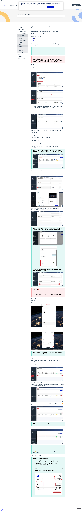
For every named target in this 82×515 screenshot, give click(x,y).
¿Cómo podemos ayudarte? (24, 14)
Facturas (38, 22)
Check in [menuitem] (20, 48)
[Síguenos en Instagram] (80, 508)
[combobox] (40, 16)
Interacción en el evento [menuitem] (22, 33)
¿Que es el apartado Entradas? (38, 53)
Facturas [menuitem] (20, 46)
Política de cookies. (49, 4)
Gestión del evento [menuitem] (21, 29)
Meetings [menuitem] (19, 54)
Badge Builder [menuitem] (21, 50)
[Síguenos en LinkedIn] (78, 508)
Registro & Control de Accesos (30, 22)
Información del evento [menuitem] (22, 31)
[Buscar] (64, 16)
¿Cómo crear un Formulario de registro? (40, 51)
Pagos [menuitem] (20, 44)
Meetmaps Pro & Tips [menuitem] (21, 58)
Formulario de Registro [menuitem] (23, 40)
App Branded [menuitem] (20, 56)
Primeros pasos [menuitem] (20, 27)
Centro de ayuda (20, 22)
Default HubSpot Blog (14, 5)
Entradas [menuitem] (20, 42)
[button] (27, 27)
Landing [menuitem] (20, 38)
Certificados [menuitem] (21, 52)
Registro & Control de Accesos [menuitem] (21, 36)
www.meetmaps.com (76, 5)
